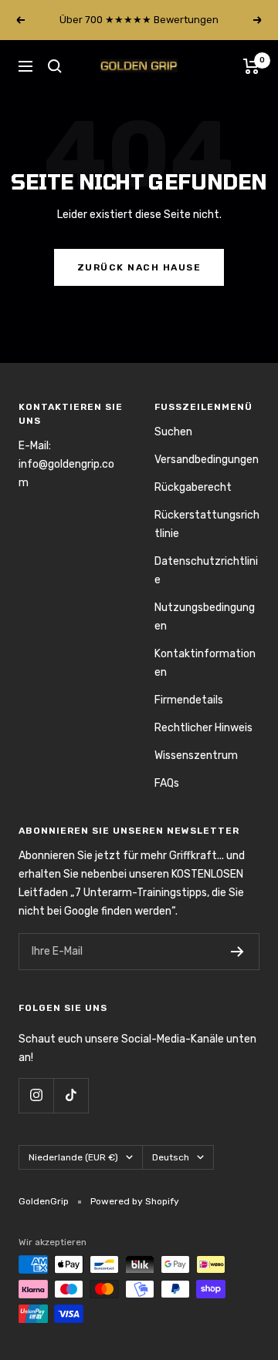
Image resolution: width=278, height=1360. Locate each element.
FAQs (166, 783)
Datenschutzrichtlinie (206, 570)
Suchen (173, 431)
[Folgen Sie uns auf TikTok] (70, 1095)
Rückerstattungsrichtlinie (206, 524)
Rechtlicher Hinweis (203, 727)
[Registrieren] (237, 951)
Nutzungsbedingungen (204, 617)
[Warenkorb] (251, 66)
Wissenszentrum (196, 755)
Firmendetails (188, 700)
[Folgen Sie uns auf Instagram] (36, 1095)
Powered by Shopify (134, 1201)
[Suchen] (55, 66)
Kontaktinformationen (205, 663)
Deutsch (170, 1157)
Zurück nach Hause (139, 267)
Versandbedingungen (206, 459)
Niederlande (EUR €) (73, 1157)
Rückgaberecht (193, 487)
